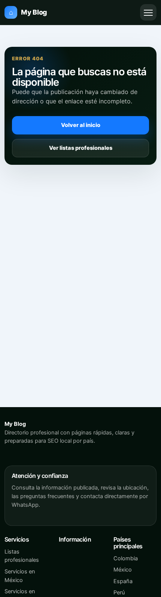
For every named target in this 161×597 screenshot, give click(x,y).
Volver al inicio (80, 125)
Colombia (125, 558)
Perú (119, 592)
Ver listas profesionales (80, 148)
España (123, 581)
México (122, 569)
